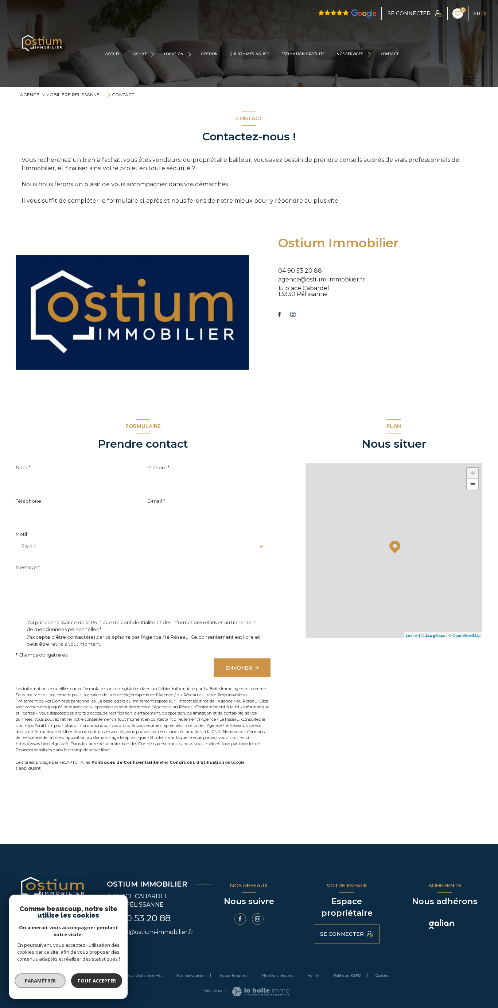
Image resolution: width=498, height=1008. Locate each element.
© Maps (433, 635)
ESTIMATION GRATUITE (303, 54)
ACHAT (140, 54)
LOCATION (174, 54)
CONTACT (389, 54)
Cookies (382, 975)
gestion (209, 54)
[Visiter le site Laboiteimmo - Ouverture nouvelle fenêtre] (260, 991)
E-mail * (156, 501)
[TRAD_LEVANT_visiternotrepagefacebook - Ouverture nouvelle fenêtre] (279, 314)
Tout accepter (96, 980)
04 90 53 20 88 (300, 270)
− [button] (472, 484)
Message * (28, 567)
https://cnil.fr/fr (38, 725)
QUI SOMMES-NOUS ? (250, 54)
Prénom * (158, 467)
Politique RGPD (347, 975)
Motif (21, 534)
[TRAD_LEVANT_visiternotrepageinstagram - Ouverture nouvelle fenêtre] (293, 314)
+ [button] (472, 473)
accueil (113, 54)
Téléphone (28, 501)
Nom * (23, 467)
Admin (313, 975)
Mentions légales (277, 975)
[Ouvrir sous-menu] (153, 54)
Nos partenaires (232, 975)
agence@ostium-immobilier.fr (321, 279)
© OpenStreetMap (464, 635)
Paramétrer (40, 980)
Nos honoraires (190, 975)
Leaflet (412, 635)
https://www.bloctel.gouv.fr (42, 743)
